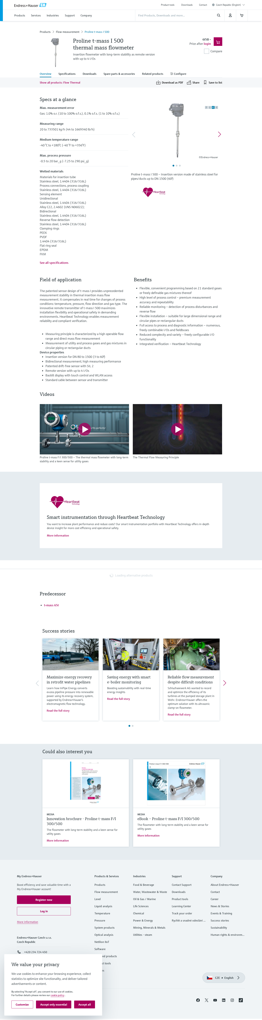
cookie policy (57, 995)
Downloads (187, 4)
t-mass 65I (51, 605)
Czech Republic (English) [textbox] (228, 4)
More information (58, 535)
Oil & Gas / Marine (144, 899)
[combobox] (230, 5)
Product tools (167, 4)
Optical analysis (103, 934)
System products (104, 927)
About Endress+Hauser (225, 884)
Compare (216, 51)
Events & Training (221, 913)
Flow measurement (67, 32)
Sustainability (219, 927)
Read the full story (58, 710)
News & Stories (220, 906)
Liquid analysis (103, 906)
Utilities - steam (142, 934)
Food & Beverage (143, 884)
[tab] (47, 74)
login (207, 44)
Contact (203, 4)
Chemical (138, 913)
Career (215, 899)
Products (45, 32)
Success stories (220, 920)
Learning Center (181, 906)
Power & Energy (143, 920)
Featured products (105, 956)
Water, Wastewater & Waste (150, 892)
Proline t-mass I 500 (97, 32)
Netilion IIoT (101, 942)
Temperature (102, 913)
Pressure (99, 920)
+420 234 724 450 (35, 952)
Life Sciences (141, 906)
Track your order (182, 913)
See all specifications (54, 263)
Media (50, 814)
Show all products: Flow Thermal (60, 82)
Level (97, 899)
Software (100, 949)
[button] (44, 899)
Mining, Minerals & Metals (149, 927)
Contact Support (181, 884)
